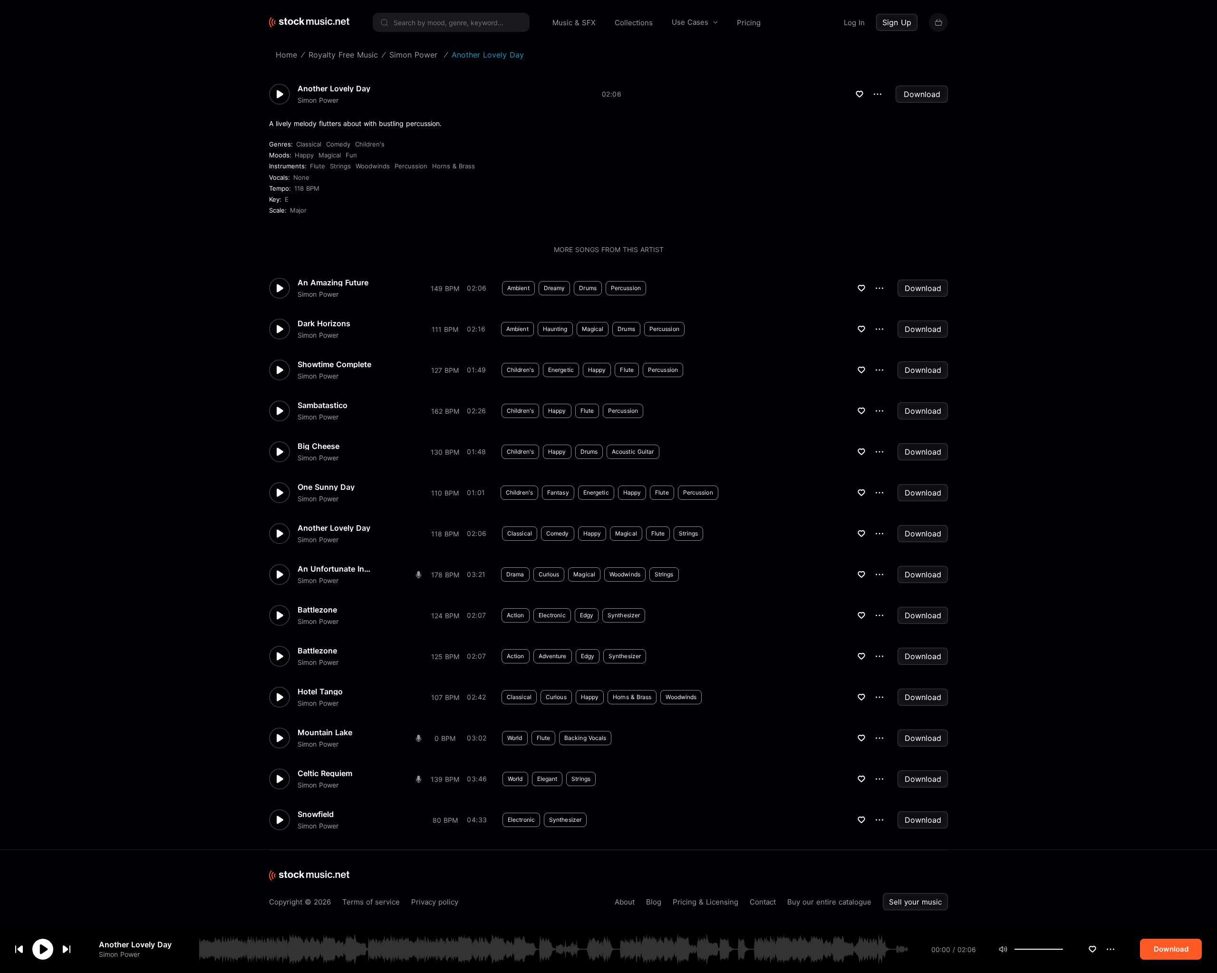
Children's (370, 144)
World (514, 737)
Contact (763, 901)
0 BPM (445, 738)
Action (515, 615)
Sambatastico (323, 405)
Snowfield (316, 814)
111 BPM (445, 329)
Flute (317, 166)
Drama (515, 574)
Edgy (586, 615)
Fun (351, 155)
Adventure (553, 656)
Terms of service (371, 901)
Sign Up (896, 22)
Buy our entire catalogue (829, 901)
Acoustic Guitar (633, 451)
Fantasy (558, 492)
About (625, 901)
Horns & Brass (453, 166)
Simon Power (119, 954)
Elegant (547, 778)
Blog (653, 901)
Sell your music (915, 901)
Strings (340, 166)
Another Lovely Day (135, 944)
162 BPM (445, 411)
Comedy (338, 144)
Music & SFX (574, 22)
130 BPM (445, 452)
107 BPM (445, 697)
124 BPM (445, 616)
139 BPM (445, 779)
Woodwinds (373, 166)
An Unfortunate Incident (336, 569)
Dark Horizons (324, 323)
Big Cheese (318, 446)
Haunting (555, 328)
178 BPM (445, 575)
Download (922, 94)
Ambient (518, 288)
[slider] (1063, 949)
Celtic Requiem (325, 773)
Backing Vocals (585, 737)
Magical (330, 155)
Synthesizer (624, 615)
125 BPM (445, 656)
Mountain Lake (325, 732)
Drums (588, 288)
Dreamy (554, 288)
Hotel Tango (320, 691)
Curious (549, 574)
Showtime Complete (334, 364)
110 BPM (445, 493)
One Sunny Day (326, 487)
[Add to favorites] (1092, 949)
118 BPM (306, 188)
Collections (634, 22)
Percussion (411, 166)
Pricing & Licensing (705, 901)
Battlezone (317, 609)
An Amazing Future (333, 282)
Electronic (552, 615)
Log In (854, 22)
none (301, 177)
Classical (308, 144)
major (298, 210)
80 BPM (445, 820)
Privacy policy (434, 901)
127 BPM (445, 370)
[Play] (42, 949)
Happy (304, 155)
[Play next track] (66, 949)
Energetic (561, 369)
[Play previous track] (19, 949)
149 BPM (445, 288)
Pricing (749, 22)
